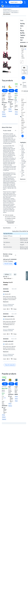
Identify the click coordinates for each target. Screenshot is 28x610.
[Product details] (15, 130)
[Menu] (2, 2)
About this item (7, 127)
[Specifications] (15, 228)
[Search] (20, 2)
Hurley (21, 20)
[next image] (7, 73)
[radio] (21, 62)
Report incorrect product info (11, 222)
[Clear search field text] (18, 2)
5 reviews (10, 261)
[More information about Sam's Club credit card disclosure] (22, 133)
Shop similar (23, 78)
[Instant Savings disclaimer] (5, 397)
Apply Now (22, 136)
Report (15, 309)
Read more (22, 179)
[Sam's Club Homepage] (6, 2)
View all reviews (8, 263)
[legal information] (25, 49)
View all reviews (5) (10, 365)
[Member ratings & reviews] (15, 254)
